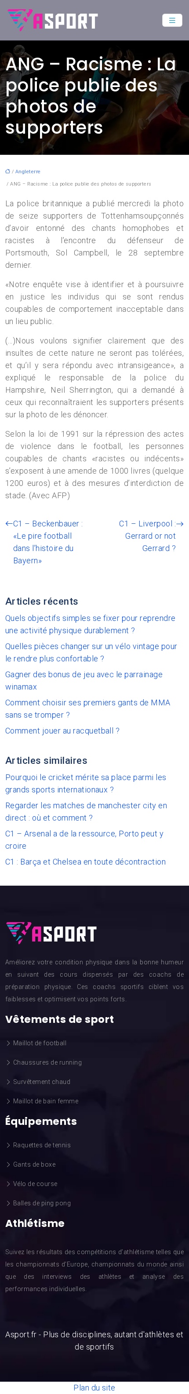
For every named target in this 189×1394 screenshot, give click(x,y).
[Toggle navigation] (172, 20)
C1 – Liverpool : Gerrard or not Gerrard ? (147, 536)
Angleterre (28, 172)
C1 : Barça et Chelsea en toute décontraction (85, 861)
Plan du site (94, 1387)
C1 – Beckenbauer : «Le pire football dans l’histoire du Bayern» (48, 542)
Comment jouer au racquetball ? (62, 730)
